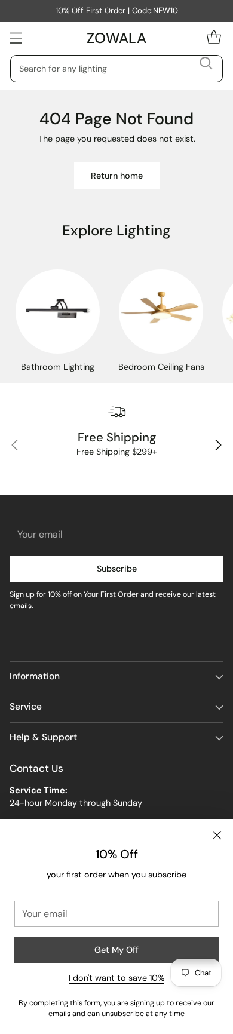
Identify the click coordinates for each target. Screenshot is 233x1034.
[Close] (217, 835)
